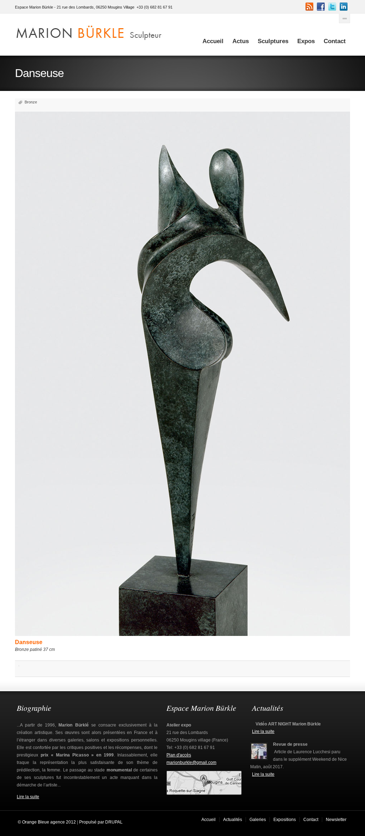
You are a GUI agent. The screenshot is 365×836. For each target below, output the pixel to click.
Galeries (258, 819)
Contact (335, 41)
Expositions (284, 819)
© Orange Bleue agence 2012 (46, 822)
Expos (306, 41)
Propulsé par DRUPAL (101, 822)
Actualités (232, 819)
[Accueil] (89, 31)
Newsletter (336, 819)
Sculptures (273, 41)
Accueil (212, 41)
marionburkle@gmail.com (191, 762)
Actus (240, 41)
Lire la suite (28, 796)
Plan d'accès (178, 755)
